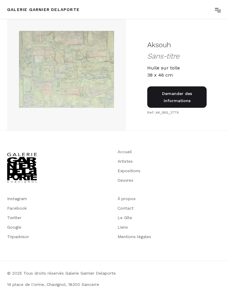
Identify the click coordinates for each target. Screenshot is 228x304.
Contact (126, 208)
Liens (123, 227)
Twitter (14, 217)
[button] (218, 9)
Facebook (17, 208)
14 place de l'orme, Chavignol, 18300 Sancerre (53, 284)
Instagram (17, 198)
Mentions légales (134, 236)
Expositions (129, 170)
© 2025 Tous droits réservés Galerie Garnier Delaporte (61, 273)
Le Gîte (125, 217)
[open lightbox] (66, 69)
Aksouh (159, 44)
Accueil (125, 151)
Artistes (125, 161)
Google (14, 227)
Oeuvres (125, 180)
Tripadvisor (18, 236)
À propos (127, 198)
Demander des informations (177, 97)
